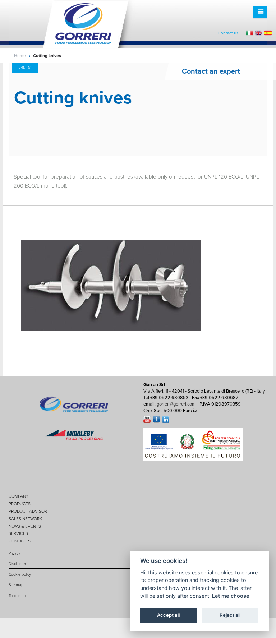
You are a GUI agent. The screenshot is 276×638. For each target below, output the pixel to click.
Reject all (230, 615)
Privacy (14, 553)
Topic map (17, 595)
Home (20, 55)
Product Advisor (28, 511)
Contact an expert (211, 71)
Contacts (20, 541)
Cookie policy (20, 574)
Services (18, 533)
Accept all (168, 615)
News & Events (25, 526)
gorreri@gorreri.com (176, 404)
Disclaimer (17, 563)
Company (18, 496)
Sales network (25, 518)
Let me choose (230, 596)
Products (20, 503)
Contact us (228, 33)
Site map (16, 585)
